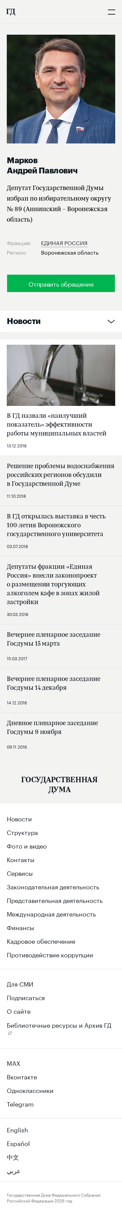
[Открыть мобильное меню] (111, 12)
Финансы (20, 926)
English (17, 1129)
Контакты (21, 859)
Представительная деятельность (55, 899)
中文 (13, 1156)
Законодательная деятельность (53, 886)
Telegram (20, 1103)
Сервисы (20, 872)
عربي (14, 1170)
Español (18, 1142)
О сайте (18, 1010)
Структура (22, 831)
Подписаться (26, 997)
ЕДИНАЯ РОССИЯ (64, 242)
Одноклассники (30, 1089)
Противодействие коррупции (50, 954)
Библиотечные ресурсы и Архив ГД (59, 1024)
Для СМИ (20, 983)
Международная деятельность (51, 913)
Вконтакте (22, 1076)
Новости (24, 321)
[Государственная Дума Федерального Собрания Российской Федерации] (10, 12)
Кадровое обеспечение (41, 940)
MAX (13, 1062)
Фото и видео (27, 845)
